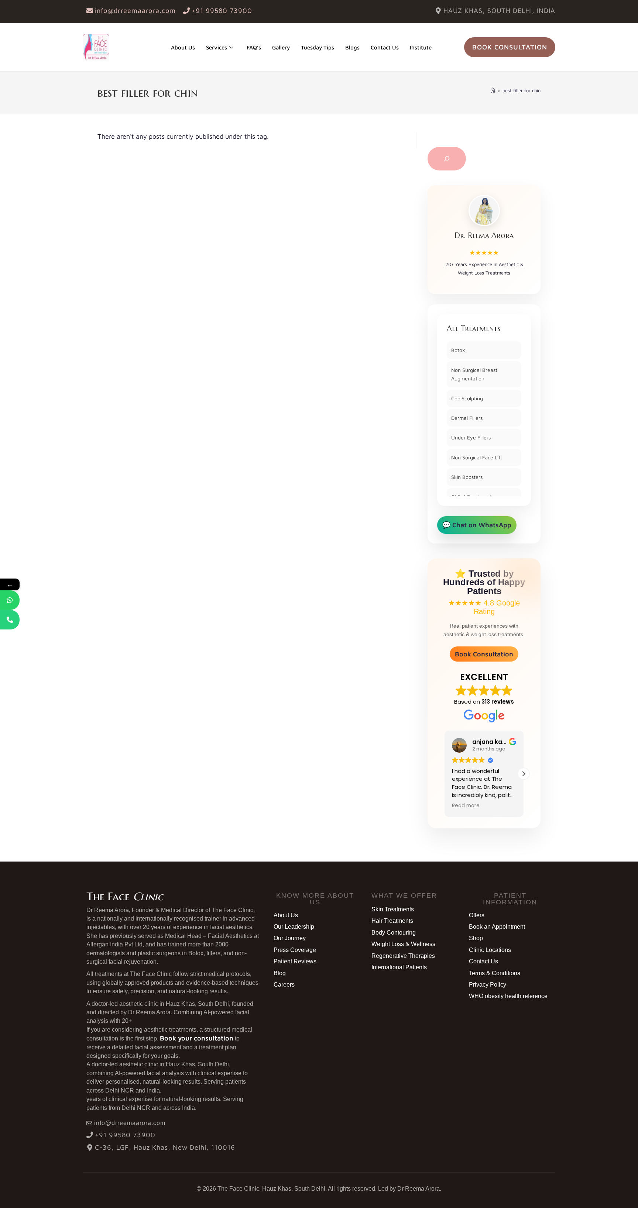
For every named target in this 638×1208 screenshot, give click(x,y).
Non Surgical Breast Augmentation (474, 374)
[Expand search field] (447, 158)
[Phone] (10, 619)
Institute (421, 47)
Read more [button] (464, 806)
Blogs (352, 47)
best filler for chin (521, 90)
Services (216, 47)
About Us (183, 47)
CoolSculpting (467, 398)
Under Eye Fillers (471, 437)
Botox (458, 350)
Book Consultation (484, 654)
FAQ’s (254, 47)
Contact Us (385, 47)
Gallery (281, 47)
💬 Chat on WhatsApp (476, 525)
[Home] (492, 90)
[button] (444, 773)
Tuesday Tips (317, 47)
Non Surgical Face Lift (476, 457)
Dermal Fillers (467, 418)
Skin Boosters (467, 477)
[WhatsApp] (10, 600)
